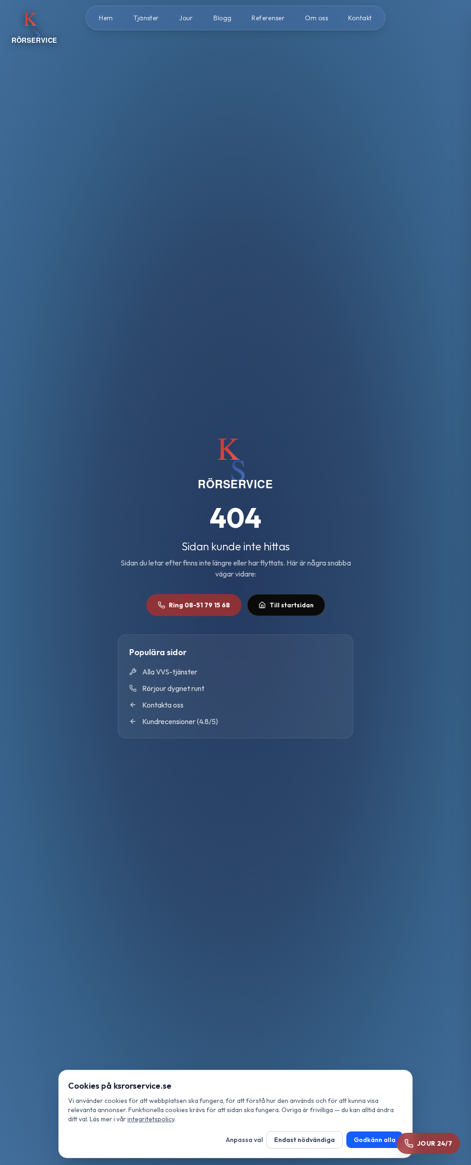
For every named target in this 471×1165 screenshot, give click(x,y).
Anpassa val (244, 1140)
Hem (106, 18)
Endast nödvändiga (304, 1140)
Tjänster (146, 18)
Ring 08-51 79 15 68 (199, 605)
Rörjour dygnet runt (173, 688)
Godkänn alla (375, 1140)
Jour (186, 18)
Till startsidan (292, 605)
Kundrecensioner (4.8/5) (180, 721)
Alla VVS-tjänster (169, 671)
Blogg (222, 18)
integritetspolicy (150, 1119)
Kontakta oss (163, 704)
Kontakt (360, 18)
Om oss (316, 18)
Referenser (268, 18)
